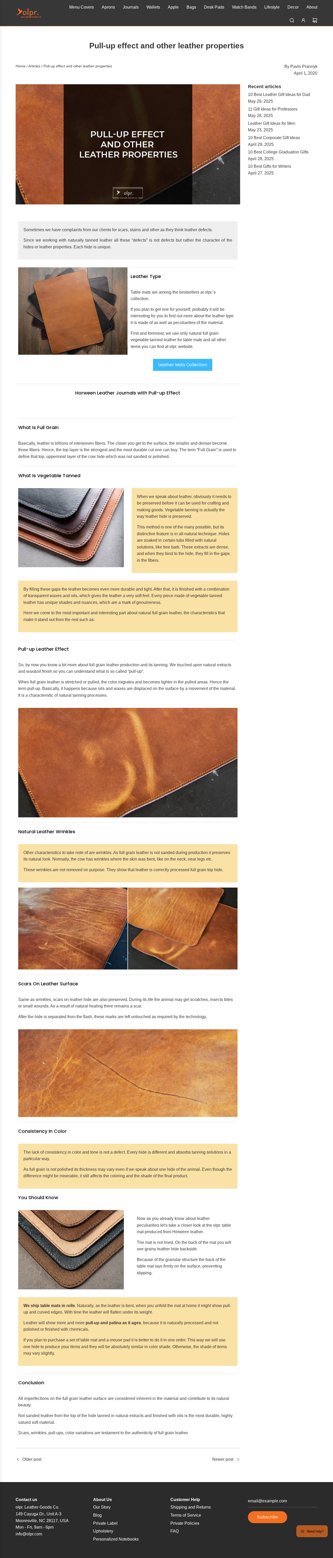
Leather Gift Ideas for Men (271, 123)
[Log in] (303, 20)
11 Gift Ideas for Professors (272, 109)
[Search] (292, 20)
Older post (31, 1459)
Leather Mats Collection (182, 365)
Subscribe (267, 1517)
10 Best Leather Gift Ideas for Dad (279, 94)
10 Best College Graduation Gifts (278, 152)
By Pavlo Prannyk (300, 66)
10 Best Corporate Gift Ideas (274, 137)
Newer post (222, 1459)
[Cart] (315, 20)
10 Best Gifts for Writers (269, 166)
